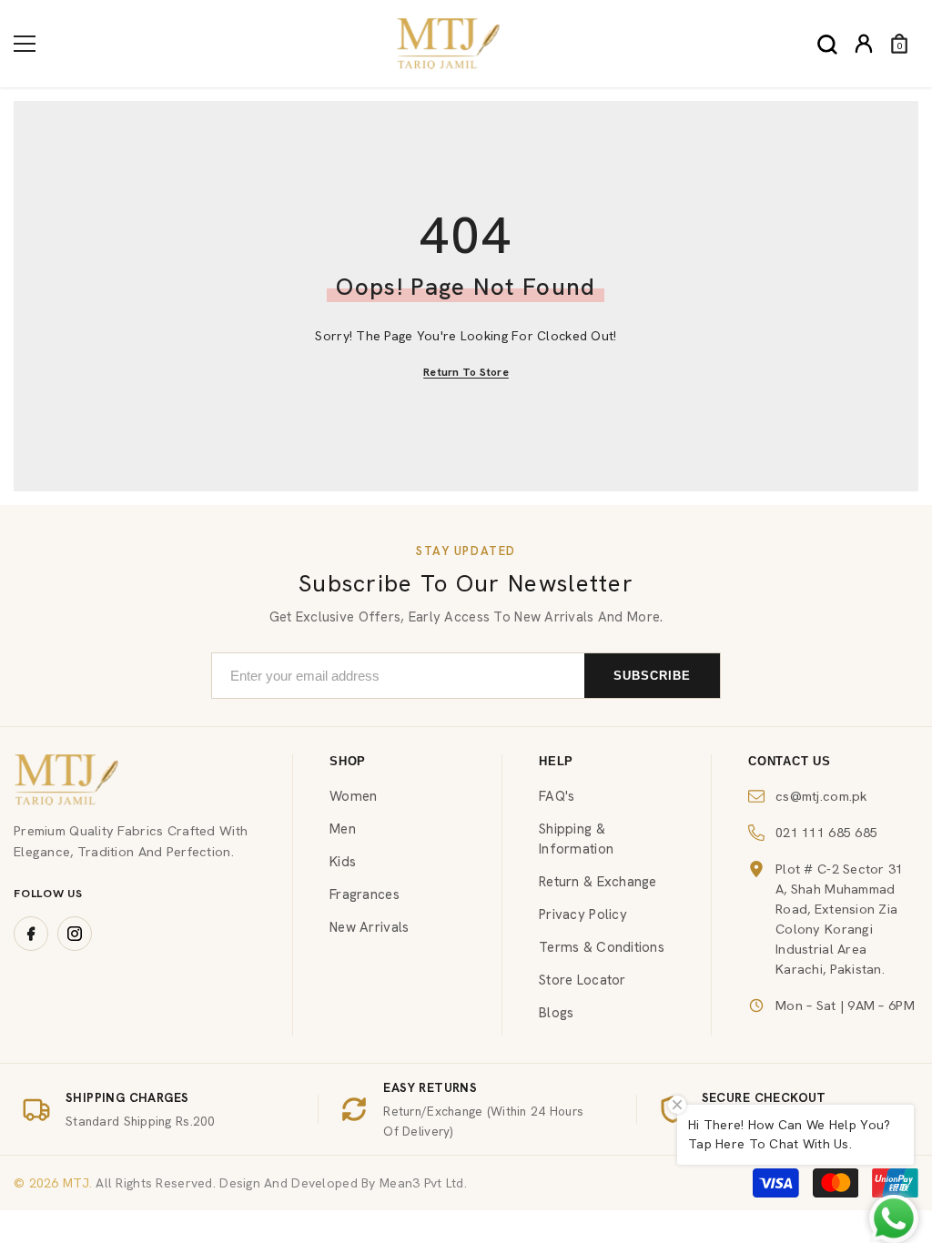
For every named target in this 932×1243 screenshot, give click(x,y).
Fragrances (364, 894)
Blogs (556, 1013)
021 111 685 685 (826, 832)
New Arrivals (369, 927)
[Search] (827, 45)
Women (353, 796)
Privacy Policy (583, 914)
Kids (342, 862)
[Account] (864, 44)
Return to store (466, 372)
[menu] (24, 44)
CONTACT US (789, 761)
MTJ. (75, 1183)
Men (342, 829)
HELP (556, 761)
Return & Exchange (598, 882)
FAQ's (556, 796)
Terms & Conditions (601, 947)
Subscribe (652, 675)
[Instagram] (74, 933)
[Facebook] (31, 933)
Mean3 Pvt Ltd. (423, 1183)
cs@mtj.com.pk (821, 795)
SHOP (347, 761)
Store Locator (582, 980)
